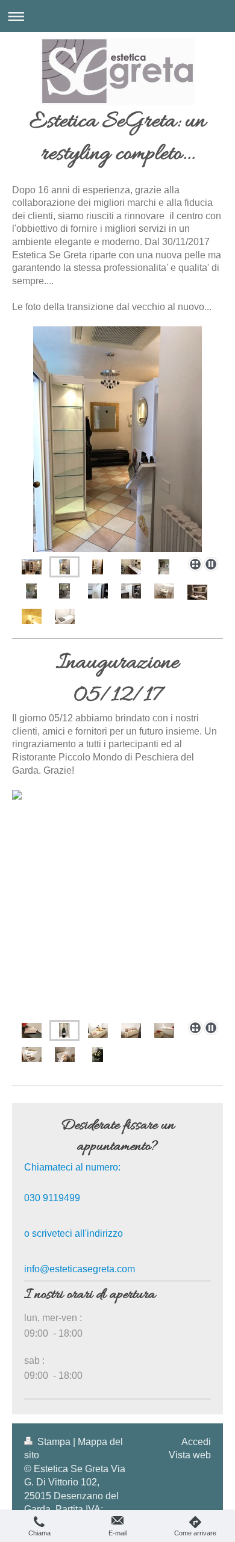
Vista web (190, 1455)
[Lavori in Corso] (163, 566)
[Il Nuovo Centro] (98, 590)
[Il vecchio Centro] (117, 439)
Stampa (54, 1442)
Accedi (196, 1442)
